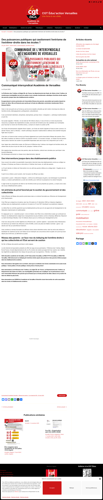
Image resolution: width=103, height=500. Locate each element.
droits (51, 437)
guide (78, 214)
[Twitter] (94, 2)
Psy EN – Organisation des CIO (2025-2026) (53, 431)
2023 (84, 201)
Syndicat (77, 28)
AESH (93, 204)
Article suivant (62, 407)
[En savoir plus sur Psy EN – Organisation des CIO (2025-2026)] (54, 423)
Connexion (3, 470)
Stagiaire (11, 452)
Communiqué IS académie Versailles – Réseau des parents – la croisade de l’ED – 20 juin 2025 (23, 395)
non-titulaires (89, 224)
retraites (95, 224)
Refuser (72, 488)
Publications (58, 28)
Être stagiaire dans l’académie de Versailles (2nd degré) (13, 448)
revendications (79, 226)
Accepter (52, 488)
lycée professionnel (85, 214)
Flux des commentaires (6, 474)
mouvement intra (81, 224)
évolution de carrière (88, 233)
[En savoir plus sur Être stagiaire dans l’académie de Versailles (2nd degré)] (14, 432)
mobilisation (82, 218)
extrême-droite (30, 45)
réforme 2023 (92, 226)
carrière (6, 454)
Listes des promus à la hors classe (86, 54)
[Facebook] (89, 2)
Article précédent (7, 407)
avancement (78, 207)
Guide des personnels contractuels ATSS (87, 62)
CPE (89, 210)
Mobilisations (13, 28)
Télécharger (62, 395)
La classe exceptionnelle (83, 48)
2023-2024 (90, 201)
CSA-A (91, 210)
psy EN (55, 437)
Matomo (17, 491)
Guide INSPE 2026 (81, 66)
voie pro (79, 233)
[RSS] (100, 2)
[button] (100, 479)
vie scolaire (95, 229)
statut (59, 437)
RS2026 (84, 226)
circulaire (47, 437)
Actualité (7, 452)
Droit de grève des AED (83, 57)
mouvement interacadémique (84, 221)
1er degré (78, 201)
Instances (68, 28)
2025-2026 (57, 436)
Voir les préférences (91, 488)
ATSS (96, 204)
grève (96, 210)
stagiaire (11, 454)
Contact (86, 28)
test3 (27, 421)
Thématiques (39, 28)
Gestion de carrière (26, 28)
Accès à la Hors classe (82, 51)
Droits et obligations (55, 434)
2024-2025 (13, 45)
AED (89, 204)
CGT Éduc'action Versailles (59, 13)
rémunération (81, 230)
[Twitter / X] (91, 2)
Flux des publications (6, 472)
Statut (62, 434)
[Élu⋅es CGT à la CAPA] (96, 2)
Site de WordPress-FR (6, 476)
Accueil (5, 28)
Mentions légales (6, 497)
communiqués (21, 45)
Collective (49, 28)
